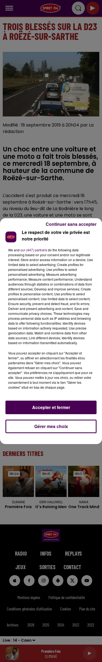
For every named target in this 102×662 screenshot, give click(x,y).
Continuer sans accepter (71, 224)
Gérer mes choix (51, 426)
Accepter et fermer (51, 407)
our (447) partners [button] (33, 250)
